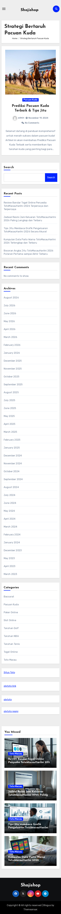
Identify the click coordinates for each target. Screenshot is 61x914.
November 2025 (13, 368)
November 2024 (13, 463)
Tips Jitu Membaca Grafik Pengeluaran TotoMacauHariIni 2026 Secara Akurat (28, 827)
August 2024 (11, 487)
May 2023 (9, 558)
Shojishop (29, 10)
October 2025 (11, 376)
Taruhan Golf (11, 628)
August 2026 (11, 297)
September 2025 (13, 384)
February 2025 (12, 439)
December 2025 (13, 360)
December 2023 (13, 550)
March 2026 (10, 337)
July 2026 (9, 305)
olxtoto (8, 699)
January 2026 (12, 352)
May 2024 (9, 510)
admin (21, 118)
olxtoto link (10, 686)
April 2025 (9, 424)
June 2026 (10, 313)
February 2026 (12, 345)
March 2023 (10, 574)
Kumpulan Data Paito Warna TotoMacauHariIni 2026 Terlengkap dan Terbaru (26, 860)
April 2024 (10, 518)
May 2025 (9, 416)
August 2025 (11, 392)
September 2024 (13, 479)
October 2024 (11, 471)
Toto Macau (10, 659)
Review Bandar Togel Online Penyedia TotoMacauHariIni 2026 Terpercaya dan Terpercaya (26, 206)
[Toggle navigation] (3, 9)
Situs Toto (9, 672)
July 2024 (9, 495)
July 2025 (9, 400)
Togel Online (11, 651)
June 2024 (10, 503)
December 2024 (13, 455)
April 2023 (9, 566)
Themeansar (30, 909)
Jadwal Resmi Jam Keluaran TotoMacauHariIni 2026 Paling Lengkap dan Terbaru (28, 795)
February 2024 (12, 534)
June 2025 (10, 408)
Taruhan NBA (11, 636)
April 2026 (10, 329)
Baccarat (9, 596)
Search (9, 167)
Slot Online (10, 620)
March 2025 (10, 431)
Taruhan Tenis (12, 644)
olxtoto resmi (11, 711)
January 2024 (12, 542)
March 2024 (10, 526)
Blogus (47, 905)
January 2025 (12, 447)
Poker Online (11, 612)
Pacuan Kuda (30, 100)
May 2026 (9, 321)
